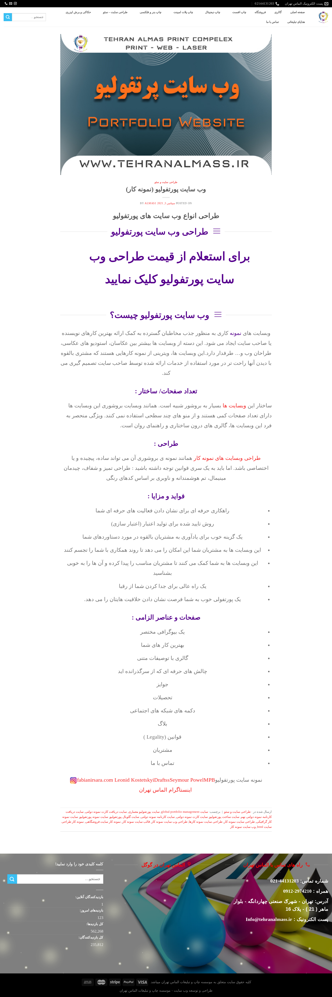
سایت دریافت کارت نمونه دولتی (106, 811)
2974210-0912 (297, 891)
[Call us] (6, 3)
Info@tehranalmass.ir (269, 919)
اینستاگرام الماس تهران (165, 790)
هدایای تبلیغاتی (296, 22)
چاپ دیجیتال (212, 12)
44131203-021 (284, 880)
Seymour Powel (187, 780)
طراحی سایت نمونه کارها (205, 821)
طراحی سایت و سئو (166, 182)
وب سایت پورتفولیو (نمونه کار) (166, 189)
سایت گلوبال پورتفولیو (124, 817)
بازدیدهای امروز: (91, 910)
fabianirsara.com (95, 780)
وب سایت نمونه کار (243, 827)
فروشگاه (260, 12)
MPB (209, 780)
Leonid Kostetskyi (134, 780)
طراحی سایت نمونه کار (239, 821)
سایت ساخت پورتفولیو (224, 817)
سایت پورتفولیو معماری (144, 811)
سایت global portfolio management (184, 811)
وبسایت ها (234, 406)
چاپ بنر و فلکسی (150, 12)
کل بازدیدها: (94, 924)
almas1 (150, 203)
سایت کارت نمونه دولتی (192, 817)
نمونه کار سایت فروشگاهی (103, 821)
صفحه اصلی (297, 12)
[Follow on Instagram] (15, 3)
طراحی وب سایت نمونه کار (169, 821)
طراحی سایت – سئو (115, 12)
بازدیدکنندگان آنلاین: (88, 897)
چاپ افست (239, 12)
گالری (278, 12)
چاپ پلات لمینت (183, 12)
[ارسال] (8, 17)
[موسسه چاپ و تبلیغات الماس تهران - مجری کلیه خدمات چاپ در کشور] (323, 17)
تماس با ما (272, 22)
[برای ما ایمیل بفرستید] (10, 3)
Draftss (162, 780)
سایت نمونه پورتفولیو (93, 817)
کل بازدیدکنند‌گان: (90, 937)
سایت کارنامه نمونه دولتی (158, 817)
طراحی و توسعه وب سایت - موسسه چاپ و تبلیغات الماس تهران (166, 990)
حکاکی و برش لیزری (78, 12)
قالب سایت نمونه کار (136, 821)
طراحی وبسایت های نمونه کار (227, 458)
